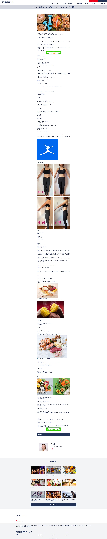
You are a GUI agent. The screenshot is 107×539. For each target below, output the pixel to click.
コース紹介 (53, 531)
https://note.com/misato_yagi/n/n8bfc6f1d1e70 (45, 38)
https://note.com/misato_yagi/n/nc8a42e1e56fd (45, 37)
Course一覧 (40, 434)
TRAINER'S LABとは (41, 531)
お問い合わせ (79, 531)
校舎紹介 (66, 531)
